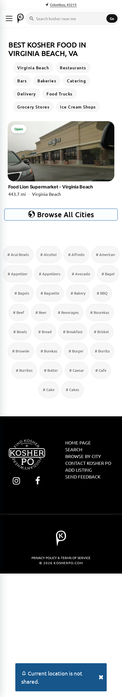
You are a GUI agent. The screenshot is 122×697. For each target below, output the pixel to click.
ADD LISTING (78, 470)
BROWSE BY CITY (83, 456)
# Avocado (81, 273)
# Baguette (50, 293)
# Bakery (78, 293)
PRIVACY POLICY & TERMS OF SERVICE (61, 557)
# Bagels (21, 293)
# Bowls (20, 331)
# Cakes (72, 389)
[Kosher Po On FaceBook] (37, 480)
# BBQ (102, 293)
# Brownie (20, 350)
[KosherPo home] (20, 18)
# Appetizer (18, 273)
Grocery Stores (33, 106)
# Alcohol (48, 254)
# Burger (76, 350)
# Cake (48, 389)
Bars (22, 80)
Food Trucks (60, 93)
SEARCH (73, 449)
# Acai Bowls (18, 254)
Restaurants (73, 67)
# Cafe (100, 370)
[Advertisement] (61, 635)
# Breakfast (73, 331)
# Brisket (101, 331)
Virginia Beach (33, 67)
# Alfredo (76, 254)
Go (112, 18)
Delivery (26, 93)
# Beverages (68, 312)
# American (105, 254)
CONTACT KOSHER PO (88, 463)
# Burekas (49, 350)
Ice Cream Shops (78, 106)
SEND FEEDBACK (82, 476)
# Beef (18, 312)
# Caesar (76, 370)
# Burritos (24, 370)
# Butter (51, 370)
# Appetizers (49, 273)
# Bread (45, 331)
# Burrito (102, 350)
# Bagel (108, 273)
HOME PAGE (78, 442)
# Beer (41, 312)
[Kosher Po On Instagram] (16, 480)
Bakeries (46, 80)
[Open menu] (9, 18)
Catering (76, 80)
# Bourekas (99, 312)
